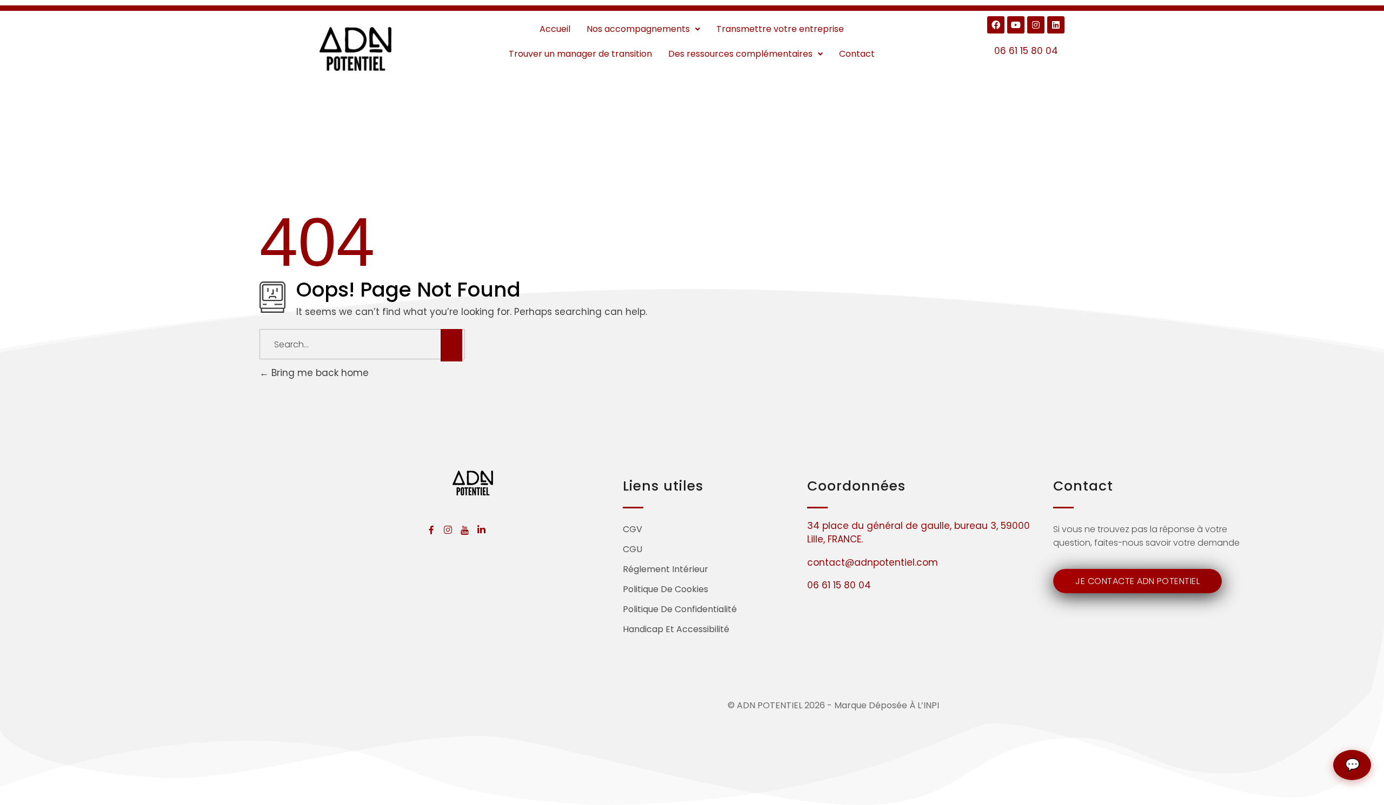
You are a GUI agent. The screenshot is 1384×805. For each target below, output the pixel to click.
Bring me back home (319, 372)
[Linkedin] (1055, 24)
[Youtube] (1015, 24)
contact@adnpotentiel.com (872, 562)
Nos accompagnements (638, 29)
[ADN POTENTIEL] (356, 49)
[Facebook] (995, 24)
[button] (643, 29)
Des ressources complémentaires (740, 54)
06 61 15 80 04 (1026, 50)
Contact (857, 54)
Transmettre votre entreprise (780, 29)
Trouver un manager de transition (580, 54)
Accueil (555, 29)
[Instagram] (1035, 24)
